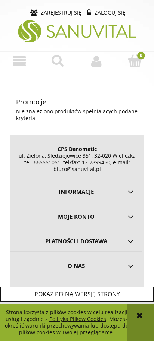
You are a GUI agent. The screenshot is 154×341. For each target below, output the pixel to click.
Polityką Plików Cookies (77, 318)
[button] (19, 61)
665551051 (47, 162)
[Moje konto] (96, 61)
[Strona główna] (77, 31)
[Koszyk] (135, 61)
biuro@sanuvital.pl (77, 169)
